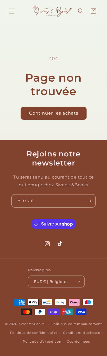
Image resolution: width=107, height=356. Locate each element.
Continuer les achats (53, 113)
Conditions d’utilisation (83, 333)
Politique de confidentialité (34, 333)
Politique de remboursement (76, 324)
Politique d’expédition (42, 341)
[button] (11, 11)
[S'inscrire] (89, 201)
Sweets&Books (32, 324)
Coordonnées (78, 341)
